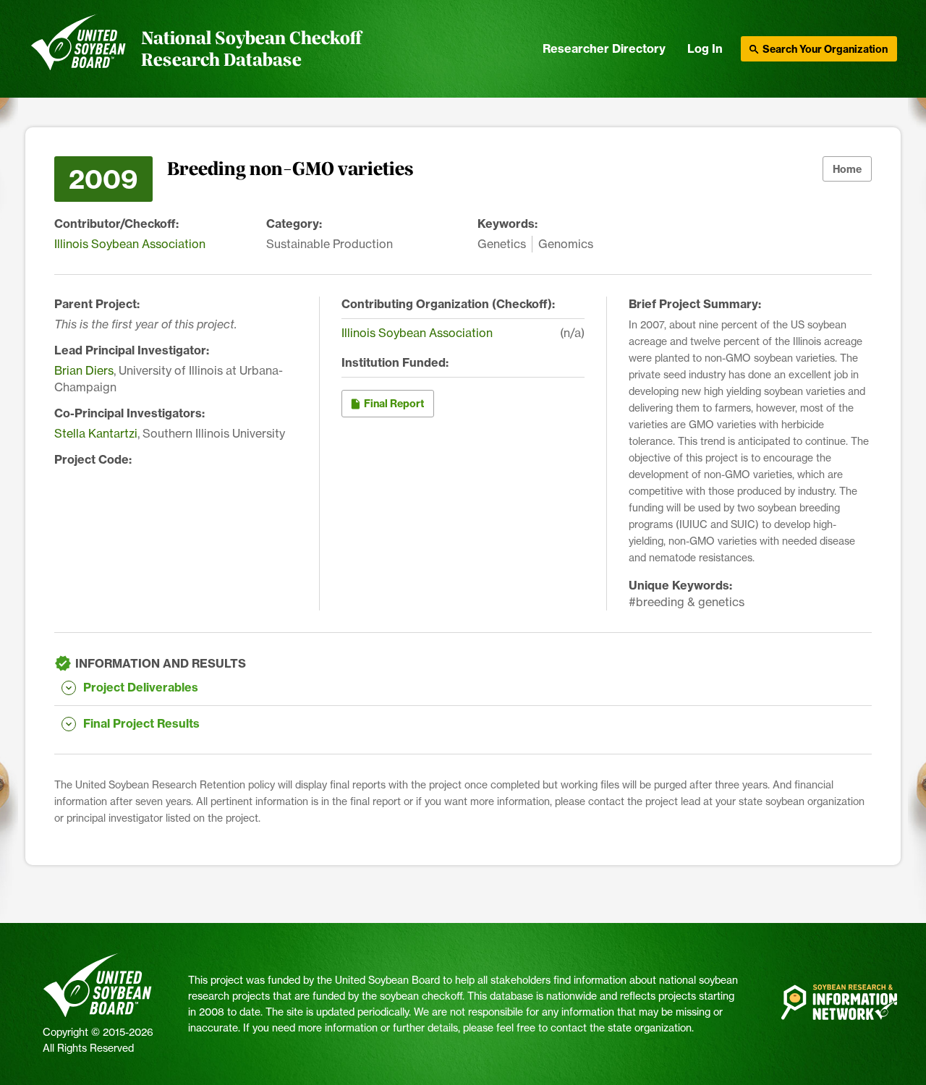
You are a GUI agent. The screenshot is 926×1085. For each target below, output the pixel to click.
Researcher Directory (604, 48)
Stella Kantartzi (95, 433)
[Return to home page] (78, 49)
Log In (705, 48)
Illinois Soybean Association (129, 244)
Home (847, 169)
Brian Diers (84, 370)
